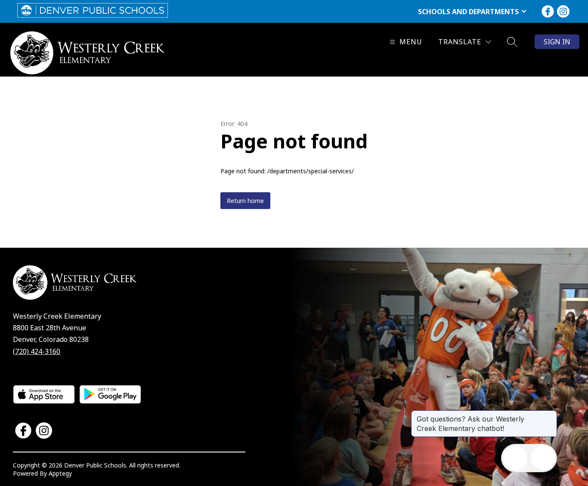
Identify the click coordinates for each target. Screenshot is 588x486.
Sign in (557, 41)
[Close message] (550, 414)
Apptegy (60, 473)
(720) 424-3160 (36, 351)
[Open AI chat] (543, 458)
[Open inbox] (515, 458)
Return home (245, 201)
